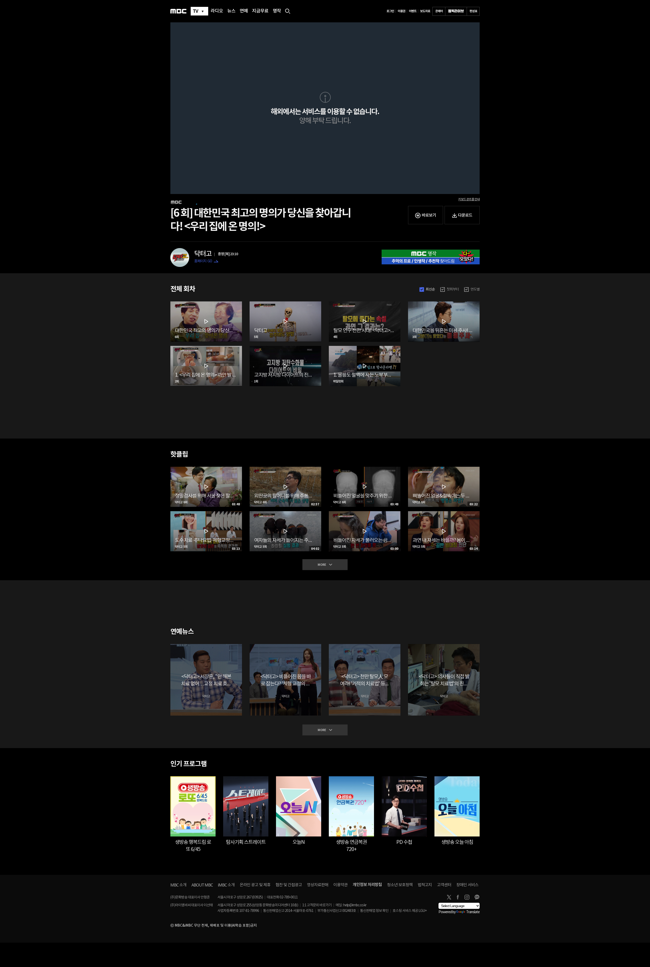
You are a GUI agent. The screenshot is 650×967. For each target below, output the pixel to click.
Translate (473, 912)
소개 (178, 885)
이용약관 (340, 885)
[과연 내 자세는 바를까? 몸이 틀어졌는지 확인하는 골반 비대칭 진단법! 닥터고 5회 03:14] (444, 513)
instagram (467, 897)
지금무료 (260, 11)
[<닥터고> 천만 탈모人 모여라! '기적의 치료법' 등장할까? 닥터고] (364, 646)
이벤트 (412, 11)
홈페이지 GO (203, 261)
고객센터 (444, 885)
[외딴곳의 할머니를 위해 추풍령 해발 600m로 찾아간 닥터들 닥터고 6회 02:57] (285, 468)
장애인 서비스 (467, 885)
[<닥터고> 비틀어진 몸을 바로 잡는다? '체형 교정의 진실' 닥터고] (285, 646)
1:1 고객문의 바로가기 (317, 905)
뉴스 (231, 11)
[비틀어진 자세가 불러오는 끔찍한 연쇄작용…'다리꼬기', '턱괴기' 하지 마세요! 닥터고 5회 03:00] (364, 513)
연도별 (475, 289)
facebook (458, 897)
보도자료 (425, 11)
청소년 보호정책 (400, 885)
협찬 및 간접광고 (288, 885)
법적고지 (425, 885)
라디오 (217, 11)
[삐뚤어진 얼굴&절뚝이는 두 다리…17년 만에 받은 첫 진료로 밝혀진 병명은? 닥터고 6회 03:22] (444, 468)
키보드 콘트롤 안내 (469, 199)
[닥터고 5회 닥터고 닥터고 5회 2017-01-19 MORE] (285, 303)
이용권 (401, 11)
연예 (244, 11)
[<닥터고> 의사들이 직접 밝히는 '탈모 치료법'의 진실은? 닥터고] (444, 646)
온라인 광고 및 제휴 (255, 885)
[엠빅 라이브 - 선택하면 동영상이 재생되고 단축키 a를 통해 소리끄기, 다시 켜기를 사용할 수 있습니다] (456, 11)
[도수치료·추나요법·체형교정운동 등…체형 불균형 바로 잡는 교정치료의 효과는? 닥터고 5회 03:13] (206, 513)
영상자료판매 (317, 885)
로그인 (390, 11)
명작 (277, 11)
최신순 (430, 289)
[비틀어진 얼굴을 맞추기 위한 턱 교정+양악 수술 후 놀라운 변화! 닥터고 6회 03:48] (364, 468)
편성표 (473, 11)
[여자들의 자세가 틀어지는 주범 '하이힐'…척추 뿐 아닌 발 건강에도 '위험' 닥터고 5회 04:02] (285, 513)
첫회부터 (453, 289)
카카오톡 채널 (477, 897)
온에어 (439, 11)
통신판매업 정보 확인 (374, 911)
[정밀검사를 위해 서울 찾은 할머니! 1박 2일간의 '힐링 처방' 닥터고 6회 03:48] (206, 468)
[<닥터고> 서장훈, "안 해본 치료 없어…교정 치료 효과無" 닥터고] (206, 646)
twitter (448, 897)
